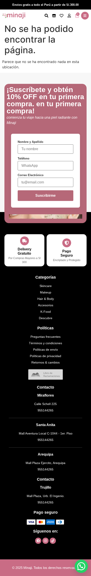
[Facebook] (38, 541)
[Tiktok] (53, 541)
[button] (85, 16)
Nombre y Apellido (30, 141)
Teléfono (23, 158)
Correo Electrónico (31, 175)
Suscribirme (45, 195)
